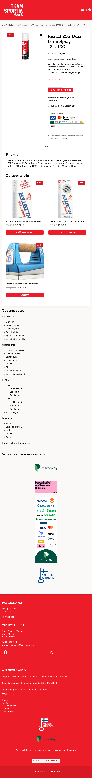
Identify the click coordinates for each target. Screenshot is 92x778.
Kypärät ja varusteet (15, 336)
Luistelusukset (13, 353)
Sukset (9, 437)
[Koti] (3, 25)
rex (65, 138)
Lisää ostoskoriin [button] (24, 232)
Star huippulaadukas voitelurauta (22, 284)
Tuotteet (6, 703)
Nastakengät (12, 412)
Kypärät (9, 423)
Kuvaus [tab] (46, 146)
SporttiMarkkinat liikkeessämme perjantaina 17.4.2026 (29, 683)
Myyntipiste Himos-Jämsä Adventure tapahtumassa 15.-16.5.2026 (35, 676)
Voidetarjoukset (61, 135)
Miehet (9, 399)
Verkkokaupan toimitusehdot (62, 750)
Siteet (9, 367)
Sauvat (9, 364)
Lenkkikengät (16, 388)
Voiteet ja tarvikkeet (76, 135)
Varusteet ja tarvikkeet (16, 339)
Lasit (8, 430)
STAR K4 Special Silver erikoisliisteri (66, 222)
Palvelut (6, 708)
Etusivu (6, 700)
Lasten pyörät (12, 325)
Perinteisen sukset (15, 350)
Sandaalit (14, 392)
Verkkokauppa (9, 706)
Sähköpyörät (12, 332)
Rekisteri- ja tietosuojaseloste (31, 750)
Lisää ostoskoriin (60, 90)
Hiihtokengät (12, 360)
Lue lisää (25, 295)
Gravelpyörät (12, 322)
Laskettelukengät (14, 427)
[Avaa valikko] (82, 10)
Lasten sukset (12, 357)
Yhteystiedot (8, 711)
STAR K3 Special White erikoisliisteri (24, 222)
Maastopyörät (12, 329)
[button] (41, 35)
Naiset (9, 385)
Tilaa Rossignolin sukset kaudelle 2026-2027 (24, 689)
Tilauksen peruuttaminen (46, 761)
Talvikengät (15, 395)
